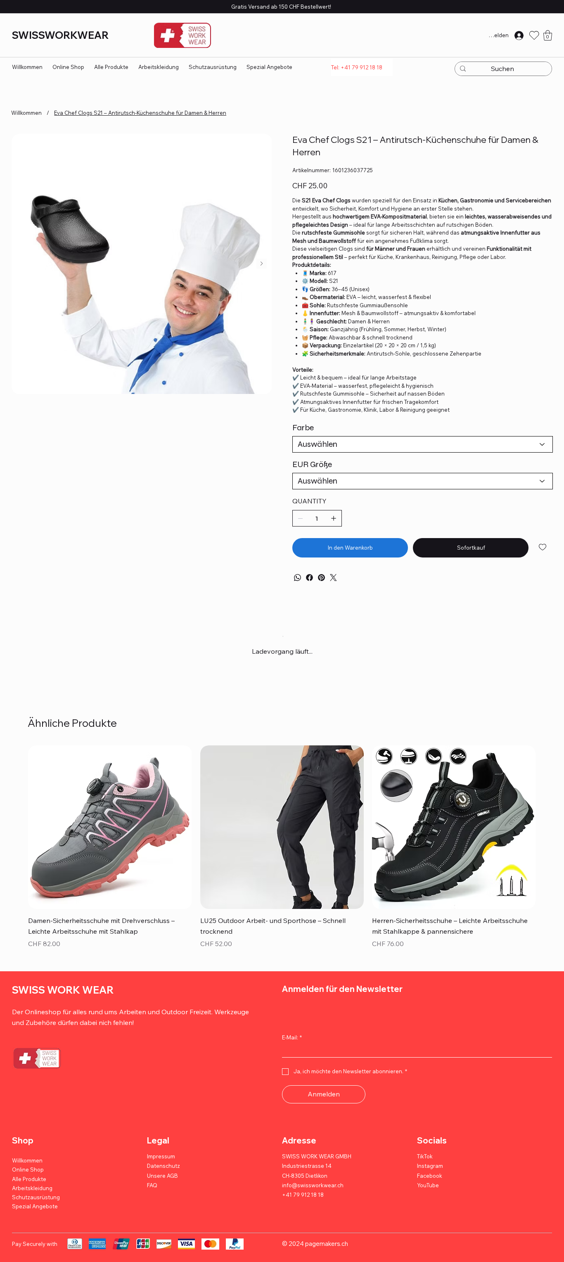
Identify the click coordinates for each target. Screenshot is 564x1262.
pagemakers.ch (326, 1251)
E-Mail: (292, 1044)
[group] (281, 855)
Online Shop (28, 1177)
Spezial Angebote (35, 1213)
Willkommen (27, 1168)
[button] (547, 35)
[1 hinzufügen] (333, 518)
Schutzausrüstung (36, 1204)
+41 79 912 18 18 (303, 1202)
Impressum (161, 1163)
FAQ (152, 1192)
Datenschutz (163, 1173)
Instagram (430, 1173)
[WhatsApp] (297, 577)
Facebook (429, 1182)
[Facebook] (309, 577)
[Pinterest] (321, 577)
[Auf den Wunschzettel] (543, 547)
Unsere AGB (162, 1182)
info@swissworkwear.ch (313, 1192)
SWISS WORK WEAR (63, 997)
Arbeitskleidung (32, 1195)
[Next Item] (261, 264)
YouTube (428, 1192)
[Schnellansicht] (110, 834)
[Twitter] (333, 577)
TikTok (425, 1163)
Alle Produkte (29, 1186)
